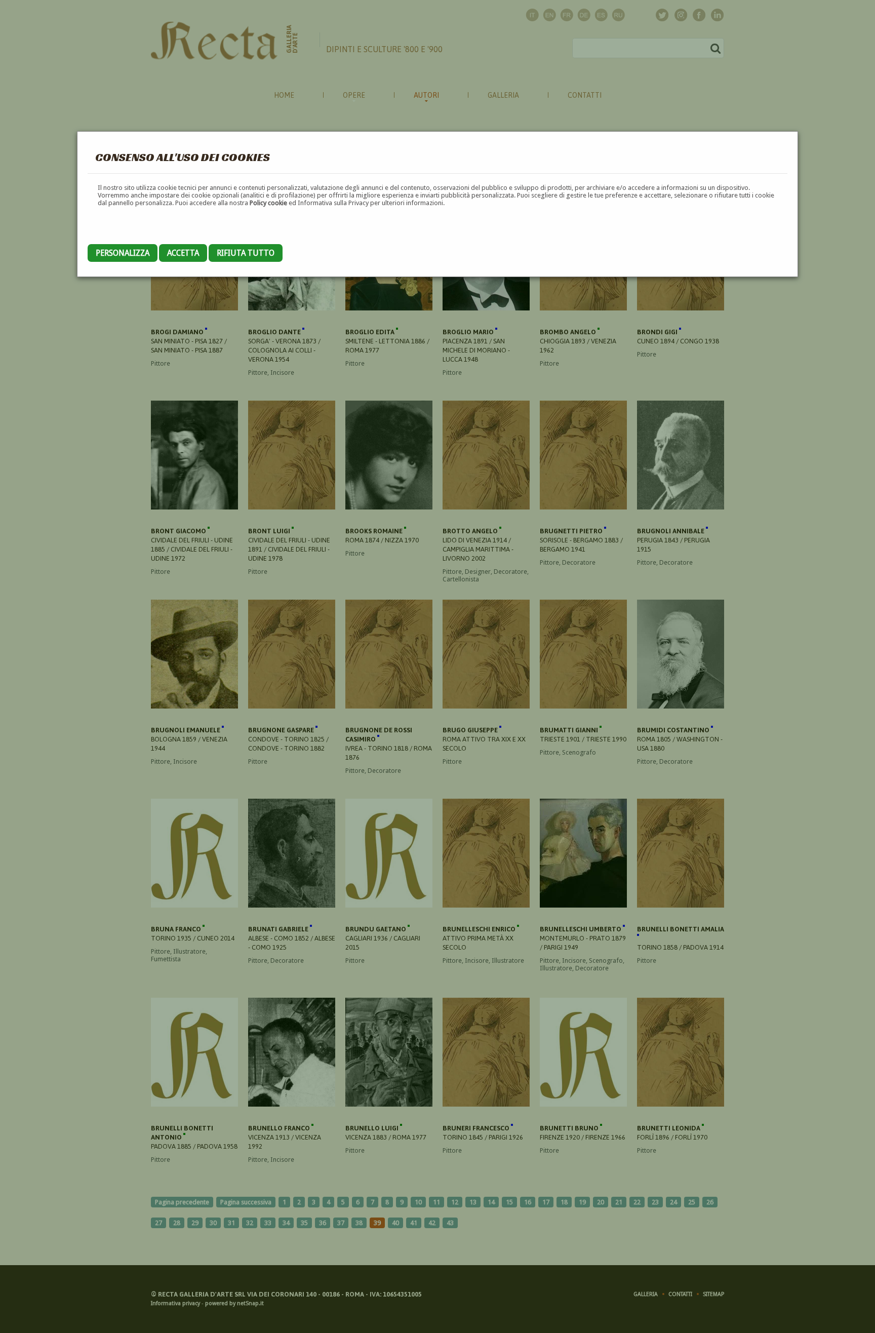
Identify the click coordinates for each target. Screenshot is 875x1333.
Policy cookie (268, 203)
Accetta (183, 253)
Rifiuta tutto (245, 253)
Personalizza (122, 253)
